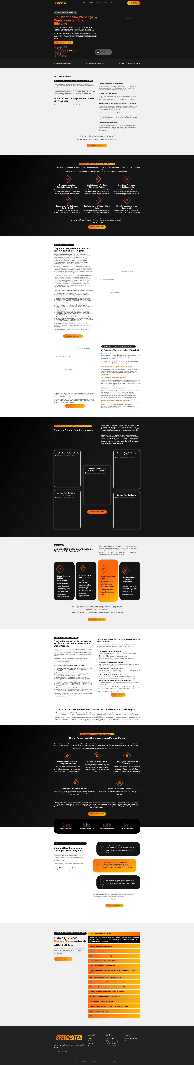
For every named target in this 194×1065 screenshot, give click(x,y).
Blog (111, 2)
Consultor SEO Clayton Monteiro (110, 1061)
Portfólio (105, 2)
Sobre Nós (90, 2)
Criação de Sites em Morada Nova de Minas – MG (113, 714)
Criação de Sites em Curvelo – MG (89, 714)
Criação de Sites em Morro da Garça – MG (67, 714)
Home (83, 2)
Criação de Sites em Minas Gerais (65, 76)
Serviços (98, 2)
